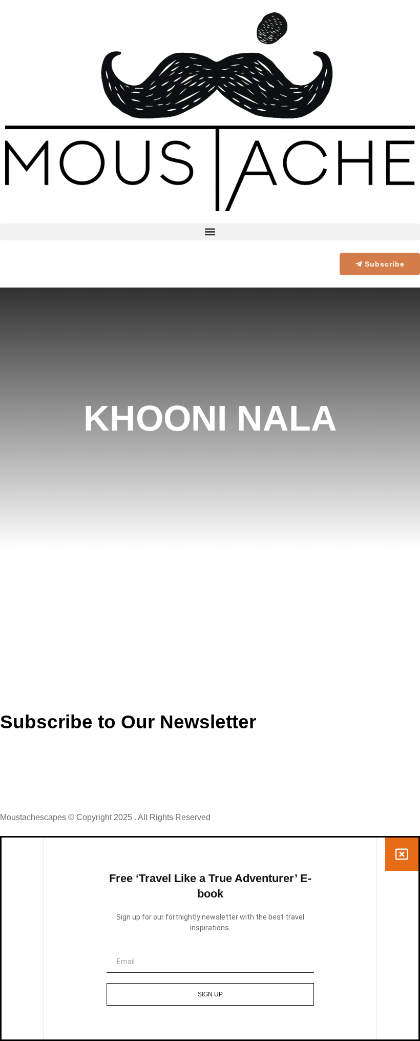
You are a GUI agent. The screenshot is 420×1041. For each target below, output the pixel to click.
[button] (210, 231)
